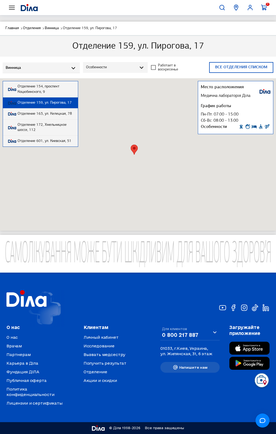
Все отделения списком (241, 67)
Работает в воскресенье (168, 67)
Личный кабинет (101, 337)
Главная (12, 28)
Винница (52, 28)
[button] (134, 150)
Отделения (32, 28)
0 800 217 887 (180, 335)
